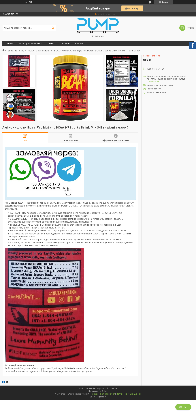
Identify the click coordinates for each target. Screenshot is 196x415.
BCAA (57, 50)
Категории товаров (29, 43)
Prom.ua (113, 388)
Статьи (79, 43)
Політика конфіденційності (129, 394)
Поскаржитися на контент (103, 394)
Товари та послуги (16, 50)
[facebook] (3, 382)
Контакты (64, 43)
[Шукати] (53, 28)
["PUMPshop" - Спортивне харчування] (98, 25)
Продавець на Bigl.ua (98, 391)
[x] (7, 382)
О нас (51, 43)
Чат (185, 407)
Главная (9, 43)
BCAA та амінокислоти (40, 50)
